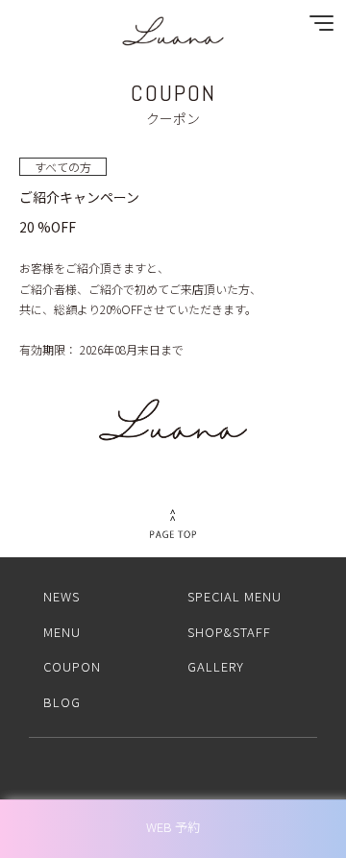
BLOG (62, 702)
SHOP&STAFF (229, 632)
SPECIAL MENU (234, 596)
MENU (62, 632)
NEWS (61, 596)
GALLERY (215, 666)
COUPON (72, 666)
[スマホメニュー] (317, 27)
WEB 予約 (173, 827)
